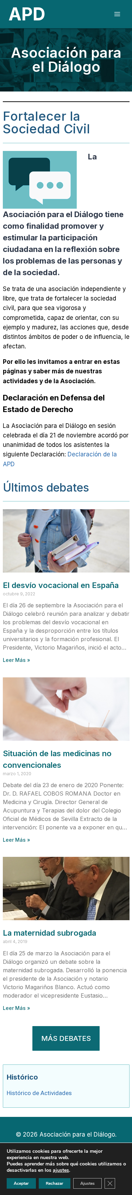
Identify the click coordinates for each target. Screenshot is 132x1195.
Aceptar (21, 1183)
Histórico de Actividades (39, 1092)
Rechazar (54, 1183)
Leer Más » (16, 660)
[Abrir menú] (117, 13)
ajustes (61, 1170)
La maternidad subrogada (49, 932)
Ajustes (87, 1183)
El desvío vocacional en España (61, 585)
